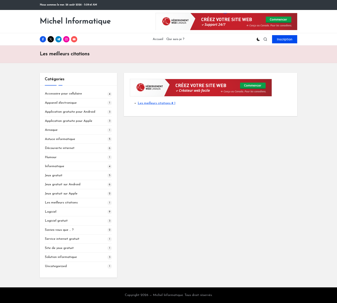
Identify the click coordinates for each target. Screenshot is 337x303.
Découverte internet (59, 148)
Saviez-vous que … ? (59, 230)
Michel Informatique (75, 21)
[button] (284, 39)
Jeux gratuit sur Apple (61, 193)
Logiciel (50, 211)
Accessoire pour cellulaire (63, 93)
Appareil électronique (61, 102)
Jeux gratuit (53, 175)
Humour (51, 157)
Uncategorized (56, 266)
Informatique (54, 166)
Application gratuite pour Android (70, 111)
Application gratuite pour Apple (68, 121)
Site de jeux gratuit (59, 248)
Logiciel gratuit (56, 220)
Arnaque (51, 130)
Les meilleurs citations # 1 (156, 103)
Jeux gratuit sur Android (62, 184)
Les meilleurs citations (61, 202)
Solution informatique (61, 257)
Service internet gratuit (62, 239)
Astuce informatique (60, 139)
